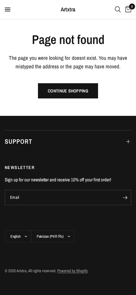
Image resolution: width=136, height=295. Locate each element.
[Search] (118, 9)
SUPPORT (18, 141)
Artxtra (68, 9)
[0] (127, 9)
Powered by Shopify (72, 270)
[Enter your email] (125, 197)
